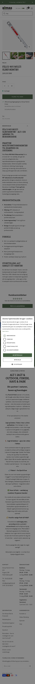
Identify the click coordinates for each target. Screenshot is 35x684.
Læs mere (5, 331)
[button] (17, 364)
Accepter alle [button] (17, 355)
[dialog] (17, 342)
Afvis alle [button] (17, 360)
